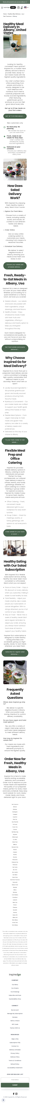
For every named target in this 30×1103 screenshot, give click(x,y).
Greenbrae (15, 897)
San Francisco (7, 16)
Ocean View (15, 922)
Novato (15, 904)
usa (23, 14)
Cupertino (15, 816)
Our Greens (15, 988)
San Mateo (15, 874)
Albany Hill (15, 917)
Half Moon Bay (15, 831)
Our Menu (15, 984)
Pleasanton (15, 859)
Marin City (15, 902)
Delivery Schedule (15, 1050)
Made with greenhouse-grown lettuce (14, 2)
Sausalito (15, 909)
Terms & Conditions (15, 1060)
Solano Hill (15, 914)
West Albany (15, 919)
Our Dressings (15, 992)
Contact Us (15, 1046)
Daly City (15, 819)
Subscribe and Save (15, 995)
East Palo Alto (15, 821)
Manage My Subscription (15, 1013)
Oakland (15, 852)
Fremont (15, 829)
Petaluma (15, 907)
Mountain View (15, 847)
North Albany (15, 925)
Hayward (15, 834)
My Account (15, 1010)
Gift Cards (15, 1024)
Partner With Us (15, 1028)
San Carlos (15, 867)
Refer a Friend (15, 1021)
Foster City (15, 826)
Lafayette (15, 899)
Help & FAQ (15, 1039)
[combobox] (26, 7)
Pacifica (15, 854)
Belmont (15, 806)
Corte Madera (15, 894)
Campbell (15, 814)
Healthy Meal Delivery (14, 14)
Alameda (15, 887)
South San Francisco (15, 879)
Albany (15, 889)
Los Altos (15, 839)
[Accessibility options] (3, 1100)
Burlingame (15, 811)
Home (5, 14)
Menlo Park (15, 842)
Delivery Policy (15, 1057)
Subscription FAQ (15, 1042)
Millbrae (15, 844)
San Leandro (15, 872)
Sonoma (15, 912)
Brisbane (15, 809)
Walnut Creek (15, 884)
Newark (15, 849)
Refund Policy (15, 1064)
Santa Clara (15, 877)
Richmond (15, 864)
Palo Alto (15, 857)
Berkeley (15, 892)
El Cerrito (15, 824)
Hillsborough (15, 837)
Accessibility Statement (15, 1068)
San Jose (15, 869)
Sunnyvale (15, 882)
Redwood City (15, 862)
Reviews (14, 1017)
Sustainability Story (15, 999)
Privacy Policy (15, 1053)
